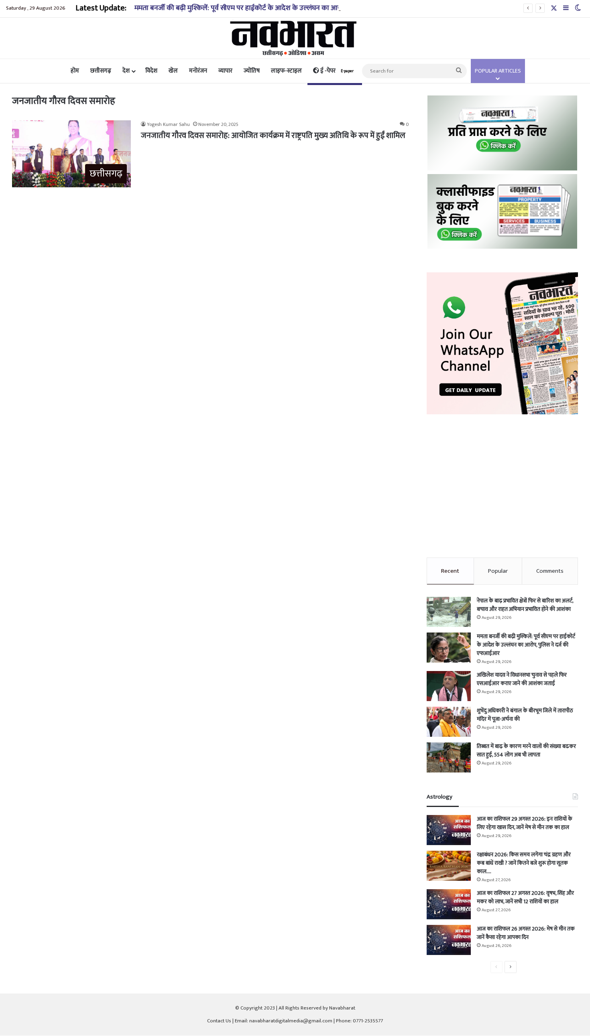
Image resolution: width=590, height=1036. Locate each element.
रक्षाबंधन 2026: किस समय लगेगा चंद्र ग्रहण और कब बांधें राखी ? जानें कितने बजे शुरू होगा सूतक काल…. (524, 863)
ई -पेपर (336, 71)
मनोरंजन (198, 71)
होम (75, 71)
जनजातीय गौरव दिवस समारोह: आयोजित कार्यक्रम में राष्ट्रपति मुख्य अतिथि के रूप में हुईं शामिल (273, 135)
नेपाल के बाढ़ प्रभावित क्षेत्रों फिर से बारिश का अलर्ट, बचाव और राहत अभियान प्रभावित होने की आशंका (525, 605)
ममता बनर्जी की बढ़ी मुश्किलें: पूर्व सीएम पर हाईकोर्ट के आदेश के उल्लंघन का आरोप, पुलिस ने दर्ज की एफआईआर (278, 8)
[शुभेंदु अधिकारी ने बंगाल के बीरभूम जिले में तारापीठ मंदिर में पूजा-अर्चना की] (449, 722)
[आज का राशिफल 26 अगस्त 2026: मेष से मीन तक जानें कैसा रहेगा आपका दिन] (449, 940)
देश (126, 71)
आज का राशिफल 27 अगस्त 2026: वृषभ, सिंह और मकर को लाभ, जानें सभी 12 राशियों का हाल (525, 897)
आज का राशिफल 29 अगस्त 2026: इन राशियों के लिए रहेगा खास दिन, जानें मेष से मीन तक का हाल (524, 823)
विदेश (151, 71)
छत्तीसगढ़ (100, 71)
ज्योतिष (252, 71)
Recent (450, 571)
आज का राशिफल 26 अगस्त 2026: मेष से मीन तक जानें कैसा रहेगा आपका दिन (526, 933)
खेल (173, 71)
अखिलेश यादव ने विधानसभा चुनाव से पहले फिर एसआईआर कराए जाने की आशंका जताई (522, 679)
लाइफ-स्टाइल (286, 71)
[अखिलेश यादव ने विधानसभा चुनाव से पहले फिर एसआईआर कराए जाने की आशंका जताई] (449, 686)
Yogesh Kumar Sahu (168, 124)
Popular (498, 571)
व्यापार (225, 71)
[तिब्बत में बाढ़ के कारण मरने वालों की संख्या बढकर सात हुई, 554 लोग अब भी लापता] (449, 757)
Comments (550, 571)
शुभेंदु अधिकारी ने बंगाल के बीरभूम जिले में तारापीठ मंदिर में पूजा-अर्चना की (525, 715)
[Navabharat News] (295, 38)
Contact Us (219, 1020)
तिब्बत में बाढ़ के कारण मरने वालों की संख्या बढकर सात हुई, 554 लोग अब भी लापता (526, 750)
